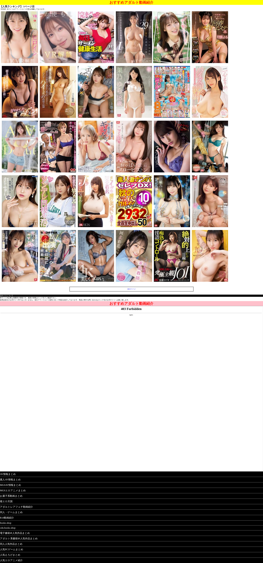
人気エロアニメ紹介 (11, 560)
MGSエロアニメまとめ (13, 490)
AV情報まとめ (8, 474)
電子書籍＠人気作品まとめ (15, 533)
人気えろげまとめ (10, 555)
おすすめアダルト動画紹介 (131, 2)
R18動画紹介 (7, 517)
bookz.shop (5, 523)
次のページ (131, 289)
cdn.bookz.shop (8, 527)
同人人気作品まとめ (11, 544)
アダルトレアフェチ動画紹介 (16, 506)
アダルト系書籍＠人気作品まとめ (19, 538)
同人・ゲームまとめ (11, 512)
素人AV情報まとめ (10, 479)
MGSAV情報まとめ (10, 485)
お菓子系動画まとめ (11, 496)
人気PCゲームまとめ (11, 549)
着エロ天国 (6, 501)
